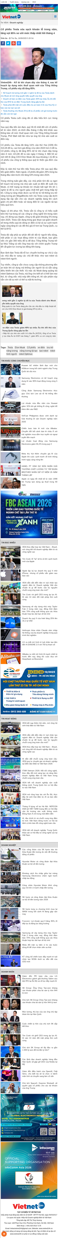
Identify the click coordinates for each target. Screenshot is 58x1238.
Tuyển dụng (14, 2)
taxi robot (43, 351)
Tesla (10, 347)
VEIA (34, 2)
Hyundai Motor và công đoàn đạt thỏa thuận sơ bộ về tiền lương (39, 862)
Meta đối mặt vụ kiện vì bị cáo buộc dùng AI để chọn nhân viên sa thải (39, 946)
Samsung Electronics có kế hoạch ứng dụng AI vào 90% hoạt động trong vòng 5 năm (39, 381)
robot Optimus (25, 354)
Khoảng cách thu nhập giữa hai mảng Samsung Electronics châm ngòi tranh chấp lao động (39, 875)
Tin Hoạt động (9, 719)
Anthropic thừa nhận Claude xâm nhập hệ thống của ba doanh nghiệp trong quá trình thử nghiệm (39, 632)
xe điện (41, 347)
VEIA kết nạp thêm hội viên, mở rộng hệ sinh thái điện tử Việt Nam (39, 724)
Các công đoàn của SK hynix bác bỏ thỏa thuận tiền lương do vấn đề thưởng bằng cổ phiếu (39, 851)
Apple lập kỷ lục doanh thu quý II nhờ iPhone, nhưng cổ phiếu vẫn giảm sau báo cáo (39, 573)
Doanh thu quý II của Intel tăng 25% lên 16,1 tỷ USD (39, 619)
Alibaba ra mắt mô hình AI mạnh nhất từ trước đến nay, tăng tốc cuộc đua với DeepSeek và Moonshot (39, 656)
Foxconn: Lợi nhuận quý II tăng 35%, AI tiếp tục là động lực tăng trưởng (39, 922)
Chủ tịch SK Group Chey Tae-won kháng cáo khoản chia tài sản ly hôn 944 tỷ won (39, 1001)
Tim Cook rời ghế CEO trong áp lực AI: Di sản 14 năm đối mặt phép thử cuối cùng (39, 597)
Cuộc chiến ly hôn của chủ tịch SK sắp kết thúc (39, 1025)
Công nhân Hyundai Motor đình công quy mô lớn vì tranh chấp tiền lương (39, 886)
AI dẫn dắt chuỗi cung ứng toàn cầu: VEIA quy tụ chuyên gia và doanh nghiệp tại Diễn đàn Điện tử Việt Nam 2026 (39, 761)
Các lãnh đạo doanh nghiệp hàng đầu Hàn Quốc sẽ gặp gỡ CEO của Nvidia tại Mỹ (39, 1061)
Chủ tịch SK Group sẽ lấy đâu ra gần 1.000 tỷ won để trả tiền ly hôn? (39, 1048)
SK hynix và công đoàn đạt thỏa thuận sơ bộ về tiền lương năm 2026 (39, 898)
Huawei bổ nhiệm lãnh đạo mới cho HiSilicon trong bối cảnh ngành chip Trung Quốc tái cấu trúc (39, 368)
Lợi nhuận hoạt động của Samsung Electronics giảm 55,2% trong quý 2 (39, 442)
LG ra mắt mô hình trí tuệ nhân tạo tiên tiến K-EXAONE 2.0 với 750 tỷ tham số (39, 643)
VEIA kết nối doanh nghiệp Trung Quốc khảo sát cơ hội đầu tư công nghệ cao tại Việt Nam (39, 832)
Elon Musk (20, 347)
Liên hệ (4, 2)
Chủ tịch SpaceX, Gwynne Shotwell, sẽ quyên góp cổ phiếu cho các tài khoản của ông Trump (39, 1085)
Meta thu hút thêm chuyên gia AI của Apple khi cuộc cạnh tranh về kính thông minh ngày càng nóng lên (39, 457)
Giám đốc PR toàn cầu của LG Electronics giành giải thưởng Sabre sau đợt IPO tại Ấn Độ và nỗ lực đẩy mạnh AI (39, 978)
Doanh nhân (7, 972)
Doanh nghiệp (8, 845)
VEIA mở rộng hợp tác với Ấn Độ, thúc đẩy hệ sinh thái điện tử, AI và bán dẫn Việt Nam (39, 796)
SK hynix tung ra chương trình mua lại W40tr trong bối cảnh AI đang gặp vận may (39, 911)
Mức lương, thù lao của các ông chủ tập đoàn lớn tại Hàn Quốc (39, 1013)
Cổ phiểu (31, 347)
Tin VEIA (4, 22)
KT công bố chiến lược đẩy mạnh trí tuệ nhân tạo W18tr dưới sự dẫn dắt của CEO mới (39, 959)
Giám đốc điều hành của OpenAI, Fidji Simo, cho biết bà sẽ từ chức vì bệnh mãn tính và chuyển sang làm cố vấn (39, 1073)
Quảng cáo (25, 2)
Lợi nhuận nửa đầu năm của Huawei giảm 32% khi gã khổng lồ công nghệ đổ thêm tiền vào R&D (39, 406)
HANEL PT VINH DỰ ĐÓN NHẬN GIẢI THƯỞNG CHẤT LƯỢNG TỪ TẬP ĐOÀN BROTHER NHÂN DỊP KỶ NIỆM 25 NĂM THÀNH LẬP (39, 470)
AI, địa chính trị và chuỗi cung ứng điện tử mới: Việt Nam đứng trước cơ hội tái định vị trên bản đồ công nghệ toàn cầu (39, 820)
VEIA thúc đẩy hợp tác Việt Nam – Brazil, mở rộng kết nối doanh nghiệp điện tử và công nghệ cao (39, 549)
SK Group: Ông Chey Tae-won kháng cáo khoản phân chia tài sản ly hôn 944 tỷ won (39, 990)
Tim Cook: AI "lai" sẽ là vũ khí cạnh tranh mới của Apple (39, 560)
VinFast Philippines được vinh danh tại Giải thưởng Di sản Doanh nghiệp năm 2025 (39, 419)
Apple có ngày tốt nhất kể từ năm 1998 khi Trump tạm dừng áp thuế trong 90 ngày (39, 482)
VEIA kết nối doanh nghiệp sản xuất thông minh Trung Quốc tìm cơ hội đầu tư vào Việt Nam (39, 785)
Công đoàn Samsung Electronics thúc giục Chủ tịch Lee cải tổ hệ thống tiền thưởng (39, 393)
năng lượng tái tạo (28, 351)
